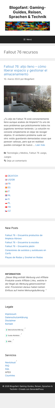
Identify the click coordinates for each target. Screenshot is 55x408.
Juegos (7, 157)
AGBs (9, 341)
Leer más (40, 145)
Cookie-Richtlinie (14, 335)
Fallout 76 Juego (37, 153)
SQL (7, 369)
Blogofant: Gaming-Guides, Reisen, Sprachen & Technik (27, 12)
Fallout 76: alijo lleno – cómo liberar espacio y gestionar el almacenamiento (25, 70)
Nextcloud (10, 362)
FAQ (7, 365)
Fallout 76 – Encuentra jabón (20, 246)
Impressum (10, 314)
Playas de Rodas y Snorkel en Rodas (24, 257)
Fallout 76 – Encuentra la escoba (22, 242)
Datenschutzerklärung (16, 317)
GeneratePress (37, 389)
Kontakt (9, 324)
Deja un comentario (17, 160)
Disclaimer (10, 320)
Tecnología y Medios (17, 153)
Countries (10, 375)
